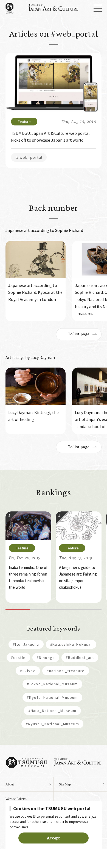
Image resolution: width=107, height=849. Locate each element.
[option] (35, 281)
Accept (53, 838)
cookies (26, 816)
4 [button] (90, 609)
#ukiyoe (28, 670)
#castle (18, 657)
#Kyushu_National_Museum (52, 723)
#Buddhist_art (80, 657)
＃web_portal (28, 157)
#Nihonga (46, 657)
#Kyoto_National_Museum (52, 697)
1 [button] (17, 609)
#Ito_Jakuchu (26, 644)
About (9, 784)
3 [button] (66, 609)
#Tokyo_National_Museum (52, 683)
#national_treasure (66, 670)
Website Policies (16, 799)
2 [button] (42, 609)
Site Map (65, 784)
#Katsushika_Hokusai (71, 644)
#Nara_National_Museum (52, 710)
